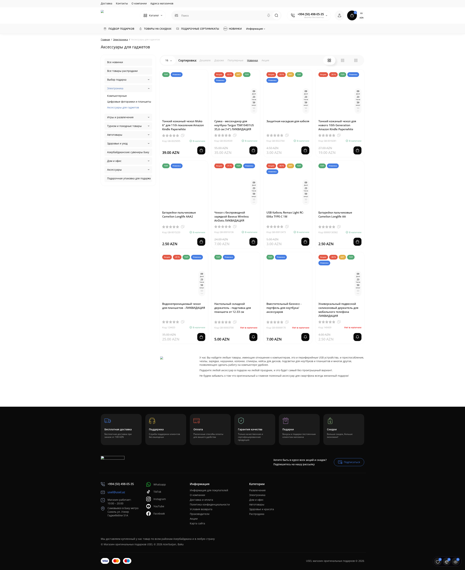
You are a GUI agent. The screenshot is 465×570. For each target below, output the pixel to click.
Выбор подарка (116, 79)
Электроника (115, 88)
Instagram (159, 499)
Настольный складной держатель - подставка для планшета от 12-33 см (232, 308)
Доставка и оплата (201, 499)
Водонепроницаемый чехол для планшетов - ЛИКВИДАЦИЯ (183, 306)
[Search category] (176, 15)
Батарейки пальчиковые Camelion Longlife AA (335, 214)
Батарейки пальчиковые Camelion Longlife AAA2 (179, 214)
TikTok (157, 491)
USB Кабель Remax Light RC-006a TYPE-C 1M (285, 214)
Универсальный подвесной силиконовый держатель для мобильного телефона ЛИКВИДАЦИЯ (338, 310)
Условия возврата (201, 509)
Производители (199, 514)
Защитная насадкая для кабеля (287, 121)
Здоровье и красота (261, 509)
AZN (361, 17)
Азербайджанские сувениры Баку (128, 152)
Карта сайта (197, 523)
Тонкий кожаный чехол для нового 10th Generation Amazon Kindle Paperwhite (337, 125)
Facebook (159, 513)
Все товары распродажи (122, 71)
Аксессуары (114, 169)
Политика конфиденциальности (210, 504)
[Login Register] (339, 15)
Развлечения (257, 490)
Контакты (122, 3)
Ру (361, 13)
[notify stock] (253, 337)
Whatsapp (159, 484)
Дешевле (205, 60)
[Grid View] (329, 60)
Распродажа (256, 514)
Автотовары (114, 134)
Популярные (235, 60)
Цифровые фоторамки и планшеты (129, 101)
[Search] (269, 15)
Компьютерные (117, 95)
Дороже (219, 60)
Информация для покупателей (209, 490)
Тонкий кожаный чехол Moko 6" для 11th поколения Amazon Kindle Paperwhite (183, 125)
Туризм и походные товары (124, 126)
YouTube (158, 506)
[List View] (342, 60)
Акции (194, 518)
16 (167, 60)
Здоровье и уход (117, 143)
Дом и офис (114, 161)
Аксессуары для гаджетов (123, 107)
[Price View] (356, 60)
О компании (139, 3)
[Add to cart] (201, 150)
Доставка (106, 3)
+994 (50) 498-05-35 (311, 14)
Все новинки (115, 62)
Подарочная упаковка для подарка (129, 178)
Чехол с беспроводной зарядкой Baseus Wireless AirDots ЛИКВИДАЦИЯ (231, 216)
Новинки (252, 60)
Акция (265, 60)
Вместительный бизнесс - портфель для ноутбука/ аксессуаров (284, 308)
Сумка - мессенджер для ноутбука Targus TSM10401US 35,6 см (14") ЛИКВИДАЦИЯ (234, 125)
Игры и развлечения (120, 117)
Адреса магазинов (161, 3)
